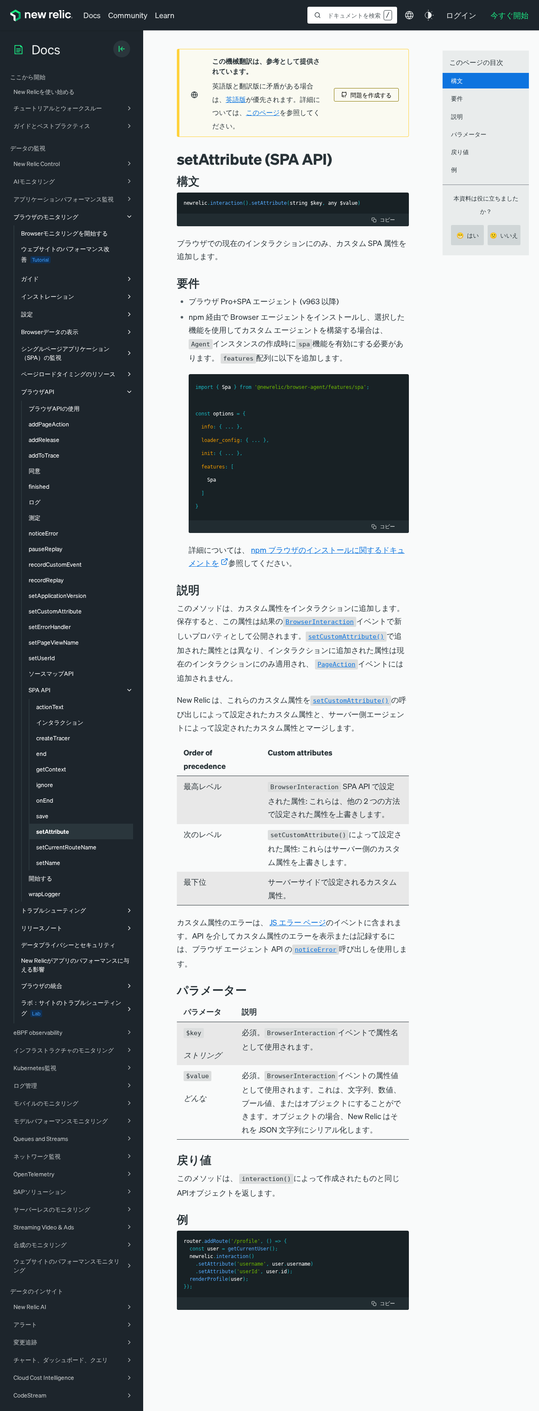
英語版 (236, 99)
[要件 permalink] (204, 282)
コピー (387, 220)
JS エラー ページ (298, 922)
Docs (92, 15)
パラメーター (468, 134)
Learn (164, 15)
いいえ (504, 235)
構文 (457, 80)
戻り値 (460, 151)
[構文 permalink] (204, 180)
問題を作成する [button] (371, 95)
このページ (263, 112)
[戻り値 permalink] (215, 1159)
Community (127, 15)
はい (467, 235)
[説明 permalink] (204, 589)
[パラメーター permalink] (251, 989)
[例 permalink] (192, 1219)
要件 (457, 98)
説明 (457, 116)
